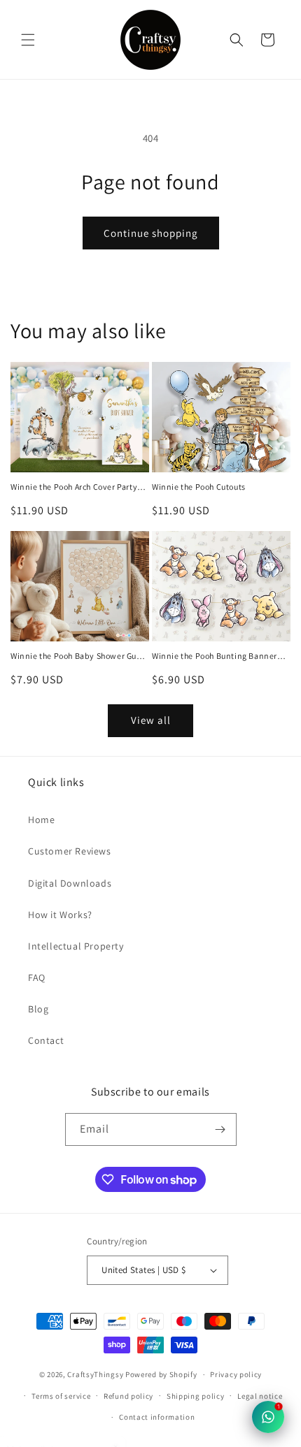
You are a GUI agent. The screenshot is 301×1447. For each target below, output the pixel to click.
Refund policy (128, 1396)
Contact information (157, 1417)
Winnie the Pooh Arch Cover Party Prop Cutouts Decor (73, 487)
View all (151, 720)
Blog (38, 1009)
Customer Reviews (69, 851)
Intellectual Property (76, 946)
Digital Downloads (69, 883)
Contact (46, 1040)
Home (41, 819)
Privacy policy (236, 1374)
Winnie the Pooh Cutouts (199, 486)
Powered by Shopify (161, 1374)
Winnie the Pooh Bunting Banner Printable (214, 656)
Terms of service (60, 1396)
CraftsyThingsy (95, 1374)
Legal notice (259, 1396)
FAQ (37, 977)
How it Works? (60, 914)
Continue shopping (151, 233)
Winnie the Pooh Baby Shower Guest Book (79, 656)
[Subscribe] (220, 1129)
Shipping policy (196, 1396)
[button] (28, 39)
